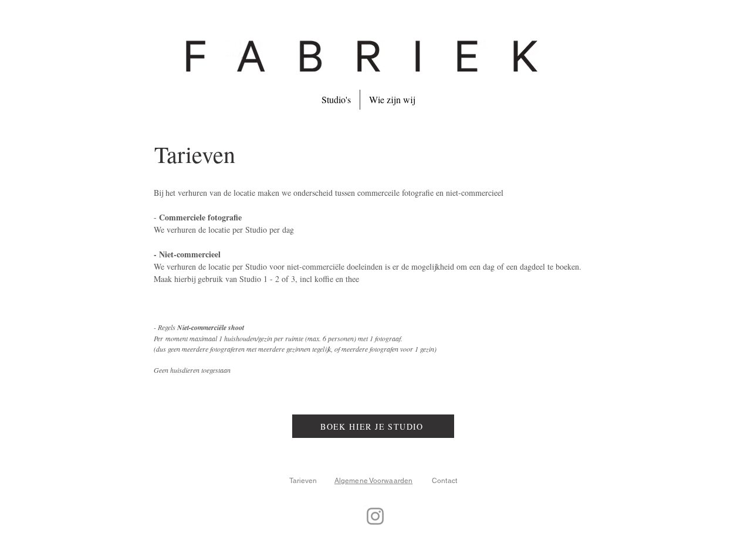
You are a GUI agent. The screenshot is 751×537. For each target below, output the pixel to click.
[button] (336, 100)
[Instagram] (375, 516)
